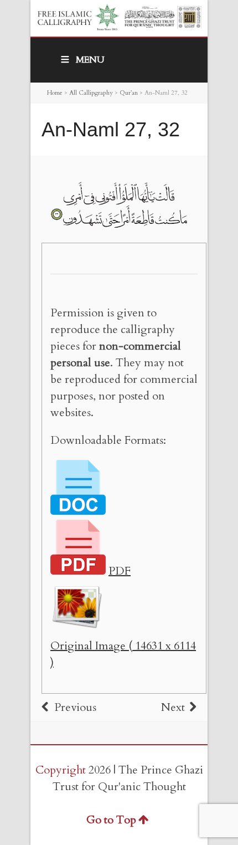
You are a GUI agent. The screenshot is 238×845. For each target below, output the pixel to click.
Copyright (60, 769)
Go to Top (111, 819)
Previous (75, 707)
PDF (119, 571)
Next (173, 707)
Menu (90, 60)
